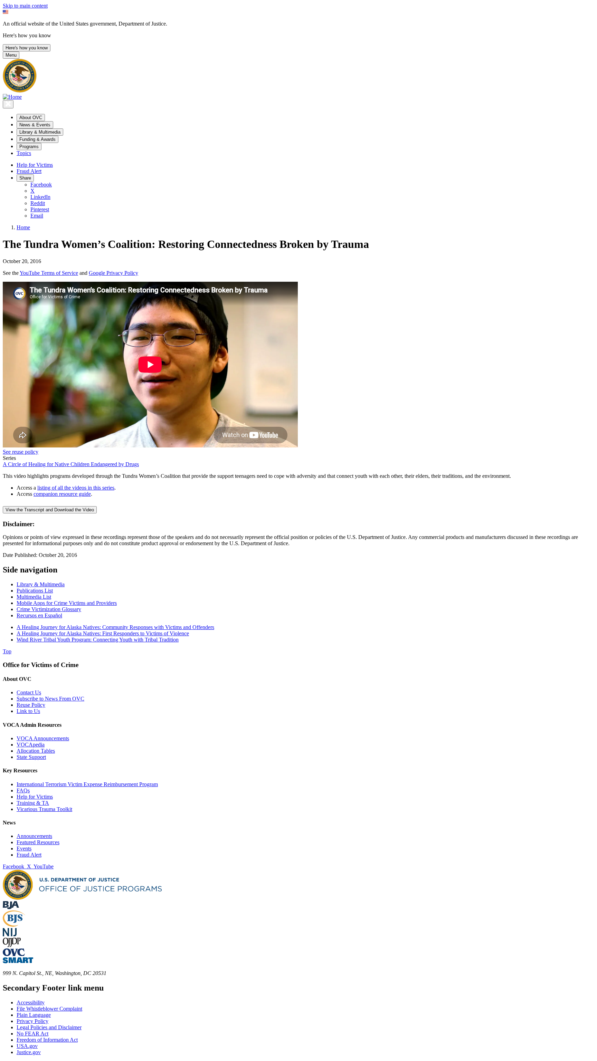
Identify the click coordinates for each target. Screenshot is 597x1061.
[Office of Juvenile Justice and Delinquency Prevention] (12, 945)
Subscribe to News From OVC (50, 699)
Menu (11, 55)
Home (23, 227)
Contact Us (29, 692)
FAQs (23, 790)
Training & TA (33, 803)
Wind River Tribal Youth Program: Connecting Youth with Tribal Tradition (98, 640)
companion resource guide (62, 494)
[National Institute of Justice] (10, 934)
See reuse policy (20, 452)
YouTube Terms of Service (49, 273)
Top (7, 651)
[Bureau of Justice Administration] (11, 907)
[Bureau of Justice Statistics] (14, 925)
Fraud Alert (29, 171)
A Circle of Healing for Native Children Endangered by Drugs (71, 464)
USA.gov (27, 1046)
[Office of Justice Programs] (20, 91)
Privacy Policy (32, 1021)
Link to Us (28, 711)
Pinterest (39, 209)
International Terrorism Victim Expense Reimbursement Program (87, 784)
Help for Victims (35, 165)
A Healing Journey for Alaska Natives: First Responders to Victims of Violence (103, 633)
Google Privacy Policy (113, 273)
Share (25, 178)
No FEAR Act (32, 1033)
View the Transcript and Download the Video (50, 509)
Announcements (34, 836)
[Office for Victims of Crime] (14, 954)
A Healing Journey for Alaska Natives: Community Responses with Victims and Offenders (115, 627)
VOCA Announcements (43, 738)
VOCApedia (31, 744)
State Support (31, 757)
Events (24, 848)
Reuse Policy (31, 705)
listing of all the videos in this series (75, 488)
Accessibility (31, 1002)
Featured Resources (38, 842)
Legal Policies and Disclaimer (49, 1027)
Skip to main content (25, 6)
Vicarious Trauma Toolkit (44, 809)
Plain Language (34, 1015)
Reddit (37, 203)
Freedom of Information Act (47, 1040)
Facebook (41, 184)
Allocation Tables (36, 751)
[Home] (12, 97)
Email (36, 216)
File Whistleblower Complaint (49, 1009)
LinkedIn (40, 197)
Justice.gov (29, 1052)
